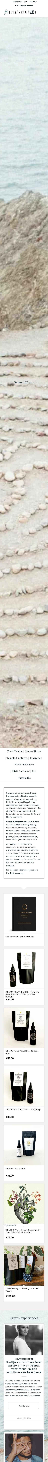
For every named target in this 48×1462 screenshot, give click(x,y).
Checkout (33, 2)
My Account (17, 2)
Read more (24, 1406)
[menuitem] (17, 1)
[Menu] (30, 12)
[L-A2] (20, 12)
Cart (25, 2)
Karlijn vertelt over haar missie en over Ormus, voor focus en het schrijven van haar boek (24, 1367)
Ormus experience (24, 1359)
